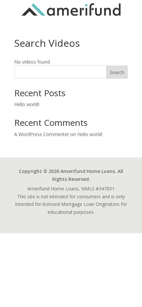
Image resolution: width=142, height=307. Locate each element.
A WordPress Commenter (41, 134)
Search (117, 72)
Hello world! (26, 104)
